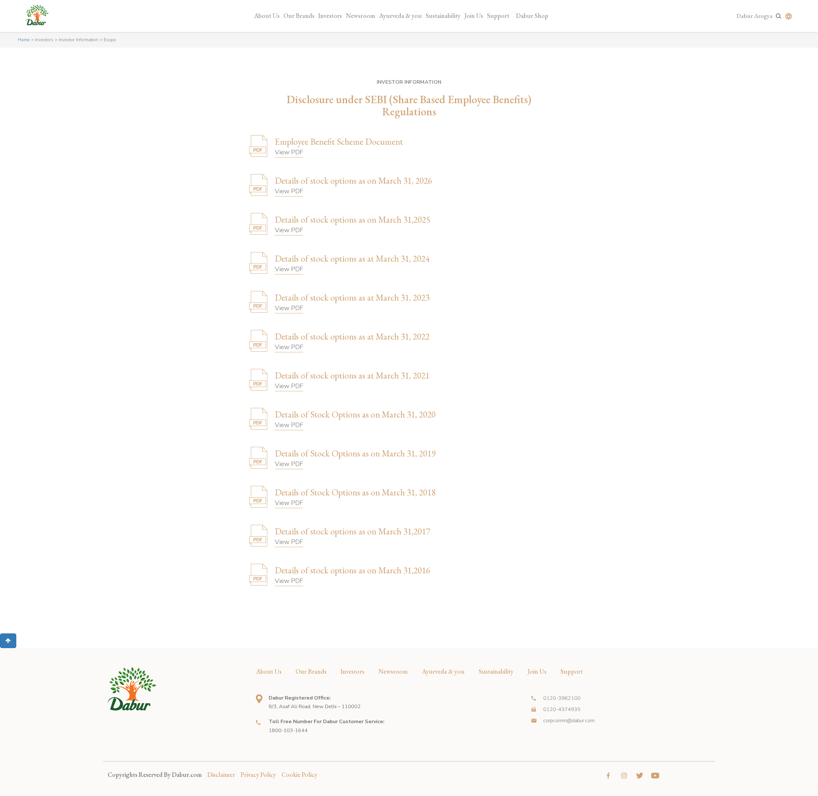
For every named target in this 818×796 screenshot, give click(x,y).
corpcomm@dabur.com (569, 720)
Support (498, 15)
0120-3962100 (562, 698)
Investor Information (78, 40)
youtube (655, 775)
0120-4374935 (562, 709)
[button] (8, 640)
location (259, 698)
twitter (640, 775)
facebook (608, 775)
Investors (330, 15)
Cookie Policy (299, 774)
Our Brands (298, 15)
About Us (267, 15)
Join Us (473, 15)
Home (24, 40)
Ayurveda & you (400, 15)
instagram (624, 775)
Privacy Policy (258, 774)
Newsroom (360, 15)
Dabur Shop (532, 15)
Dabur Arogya (755, 16)
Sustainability (443, 15)
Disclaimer (221, 774)
